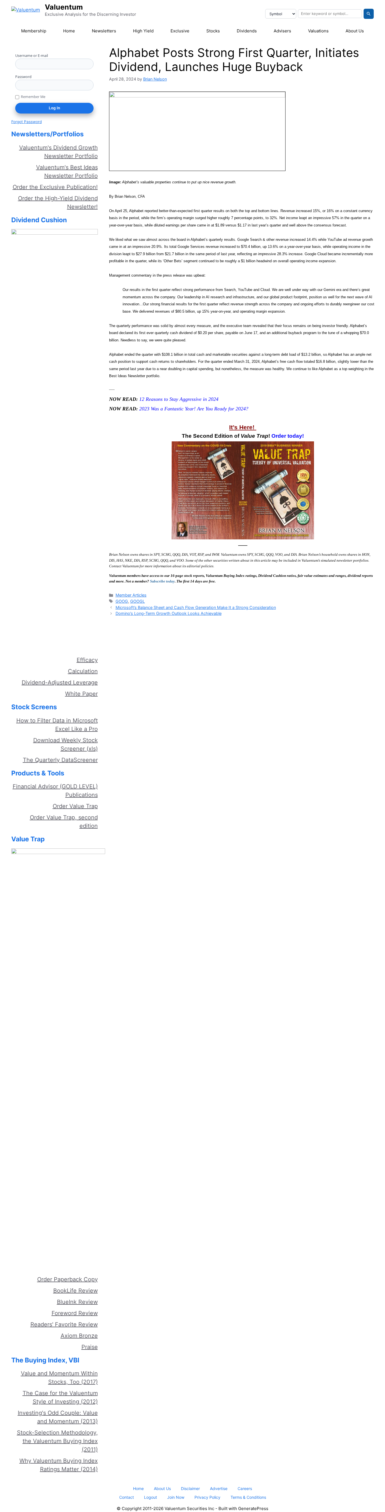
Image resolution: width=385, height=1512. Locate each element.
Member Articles (131, 595)
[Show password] (91, 85)
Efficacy (87, 660)
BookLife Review (75, 1290)
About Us (355, 31)
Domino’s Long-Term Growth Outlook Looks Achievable (169, 613)
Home (69, 31)
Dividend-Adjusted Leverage (60, 682)
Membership (33, 31)
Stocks (213, 31)
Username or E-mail (31, 55)
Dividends (247, 31)
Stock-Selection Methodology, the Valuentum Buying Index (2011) (57, 1441)
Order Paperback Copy (67, 1279)
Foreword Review (75, 1313)
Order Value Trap (75, 806)
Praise (89, 1347)
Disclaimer (190, 1488)
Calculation (83, 671)
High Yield (143, 31)
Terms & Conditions (248, 1497)
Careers (245, 1488)
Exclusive (180, 31)
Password (23, 76)
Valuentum (64, 7)
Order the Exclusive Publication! (55, 187)
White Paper (81, 693)
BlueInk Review (77, 1301)
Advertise (218, 1488)
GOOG (122, 601)
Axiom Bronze (79, 1335)
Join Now (175, 1497)
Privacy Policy (207, 1497)
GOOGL (137, 601)
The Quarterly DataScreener (60, 760)
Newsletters (104, 31)
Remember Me (33, 96)
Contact (126, 1497)
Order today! (287, 436)
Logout (150, 1497)
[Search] (369, 14)
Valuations (318, 31)
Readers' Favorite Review (64, 1324)
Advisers (282, 31)
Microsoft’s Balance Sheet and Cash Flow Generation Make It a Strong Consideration (196, 607)
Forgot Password (26, 121)
